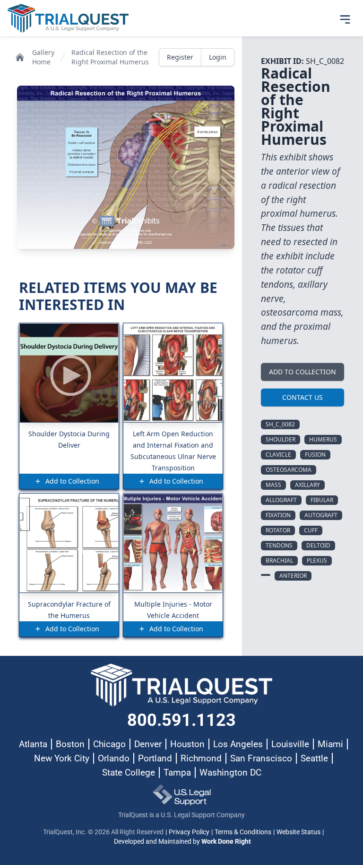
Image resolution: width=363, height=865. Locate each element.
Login (217, 57)
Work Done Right (226, 841)
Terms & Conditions (243, 832)
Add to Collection (302, 371)
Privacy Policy (189, 832)
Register (180, 57)
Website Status (298, 832)
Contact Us (302, 397)
